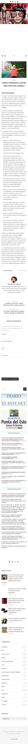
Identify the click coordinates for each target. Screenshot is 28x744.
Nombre (4, 334)
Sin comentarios (22, 270)
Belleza (3, 657)
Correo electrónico (7, 341)
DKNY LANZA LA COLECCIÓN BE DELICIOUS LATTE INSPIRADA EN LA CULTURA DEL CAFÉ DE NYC (14, 467)
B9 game (4, 546)
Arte (3, 650)
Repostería (5, 693)
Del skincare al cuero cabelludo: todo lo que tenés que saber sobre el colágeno (14, 523)
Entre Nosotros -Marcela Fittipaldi (11, 672)
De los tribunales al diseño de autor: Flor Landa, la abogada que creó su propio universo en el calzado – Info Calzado (14, 507)
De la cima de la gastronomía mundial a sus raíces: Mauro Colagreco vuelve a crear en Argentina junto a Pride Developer (13, 439)
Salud (14, 80)
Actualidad (4, 647)
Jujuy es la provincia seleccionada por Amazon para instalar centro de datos (14, 501)
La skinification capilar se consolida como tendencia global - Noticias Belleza (13, 521)
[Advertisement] (14, 39)
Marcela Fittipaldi (8, 270)
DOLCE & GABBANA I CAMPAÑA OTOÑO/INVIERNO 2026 (9, 457)
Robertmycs (5, 541)
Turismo (4, 704)
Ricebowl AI (5, 493)
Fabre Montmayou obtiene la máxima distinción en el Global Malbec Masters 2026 (13, 448)
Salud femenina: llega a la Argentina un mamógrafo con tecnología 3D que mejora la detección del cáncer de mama (13, 528)
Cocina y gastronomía (7, 661)
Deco (3, 665)
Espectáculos (5, 675)
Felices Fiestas (5, 679)
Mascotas (4, 683)
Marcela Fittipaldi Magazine (14, 10)
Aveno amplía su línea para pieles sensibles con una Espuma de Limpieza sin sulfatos (14, 481)
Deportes (4, 668)
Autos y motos (5, 654)
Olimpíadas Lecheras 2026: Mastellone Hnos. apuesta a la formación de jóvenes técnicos (13, 538)
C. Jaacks (19, 733)
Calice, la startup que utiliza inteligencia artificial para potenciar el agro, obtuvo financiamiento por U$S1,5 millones (14, 495)
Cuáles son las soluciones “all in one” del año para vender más (14, 542)
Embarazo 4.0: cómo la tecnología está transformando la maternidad (12, 444)
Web (3, 348)
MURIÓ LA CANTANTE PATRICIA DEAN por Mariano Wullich (12, 515)
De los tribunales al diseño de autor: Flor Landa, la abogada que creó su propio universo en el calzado (13, 511)
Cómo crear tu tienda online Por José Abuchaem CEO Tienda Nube (14, 532)
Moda (3, 686)
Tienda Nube (6, 532)
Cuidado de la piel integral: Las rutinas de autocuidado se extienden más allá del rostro (13, 462)
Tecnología (4, 701)
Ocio (3, 690)
